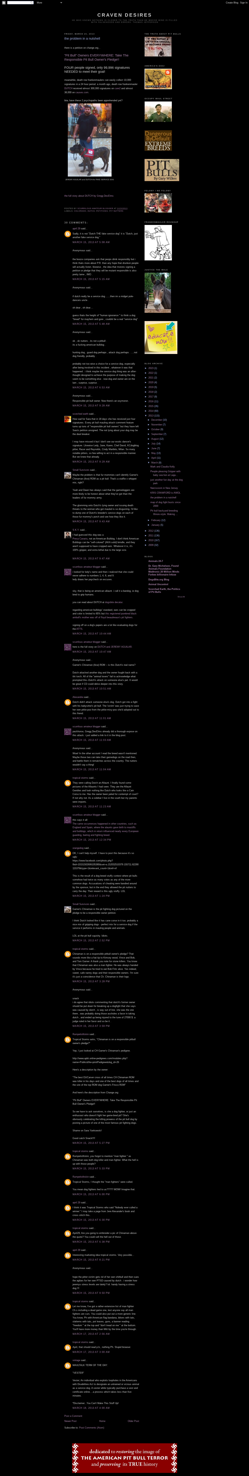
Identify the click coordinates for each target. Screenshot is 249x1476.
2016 (151, 401)
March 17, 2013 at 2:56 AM (91, 1334)
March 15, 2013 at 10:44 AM (92, 633)
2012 (151, 530)
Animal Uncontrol (158, 584)
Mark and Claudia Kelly (162, 466)
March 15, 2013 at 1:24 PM (91, 896)
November (157, 424)
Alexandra (78, 697)
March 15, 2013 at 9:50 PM (91, 1293)
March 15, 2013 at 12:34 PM (92, 839)
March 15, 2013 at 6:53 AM (91, 387)
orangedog (78, 848)
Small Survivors (81, 470)
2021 (151, 377)
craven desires (124, 15)
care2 (117, 88)
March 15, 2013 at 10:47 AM (92, 651)
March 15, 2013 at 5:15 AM (91, 279)
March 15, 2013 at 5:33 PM (91, 1168)
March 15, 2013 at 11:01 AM (92, 718)
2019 (151, 387)
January (155, 525)
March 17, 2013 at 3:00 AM (91, 1352)
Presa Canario (80, 538)
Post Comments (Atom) (91, 1427)
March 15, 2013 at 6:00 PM (91, 1194)
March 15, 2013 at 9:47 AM (91, 558)
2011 (151, 535)
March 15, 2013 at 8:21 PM (91, 1259)
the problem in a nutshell (163, 497)
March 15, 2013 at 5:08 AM (91, 242)
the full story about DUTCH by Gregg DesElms (89, 195)
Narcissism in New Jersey (164, 488)
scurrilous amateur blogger (86, 566)
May (154, 453)
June (154, 448)
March (155, 462)
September (157, 434)
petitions (102, 211)
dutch (91, 211)
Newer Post (70, 1421)
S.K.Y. (76, 529)
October (155, 429)
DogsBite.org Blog (158, 579)
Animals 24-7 (155, 561)
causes (81, 92)
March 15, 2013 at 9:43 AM (91, 521)
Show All (181, 597)
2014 (151, 411)
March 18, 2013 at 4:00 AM (91, 1408)
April (154, 457)
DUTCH (68, 88)
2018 (151, 392)
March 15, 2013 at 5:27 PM (91, 1143)
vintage (76, 1360)
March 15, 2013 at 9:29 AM (91, 461)
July (153, 443)
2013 (151, 415)
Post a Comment (73, 1416)
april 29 (76, 228)
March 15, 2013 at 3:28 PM (91, 981)
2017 (151, 396)
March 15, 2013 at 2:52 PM (91, 940)
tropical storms (80, 777)
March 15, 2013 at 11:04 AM (92, 769)
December (157, 419)
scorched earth (80, 413)
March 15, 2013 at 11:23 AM (92, 806)
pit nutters (116, 211)
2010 (151, 540)
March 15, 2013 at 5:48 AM (91, 324)
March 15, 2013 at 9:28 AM (91, 405)
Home (102, 1421)
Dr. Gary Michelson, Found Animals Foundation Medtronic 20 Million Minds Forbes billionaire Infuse (163, 570)
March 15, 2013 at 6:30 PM (91, 1220)
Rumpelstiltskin (81, 1034)
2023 (151, 368)
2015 (151, 406)
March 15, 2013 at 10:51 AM (92, 688)
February (156, 520)
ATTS (79, 629)
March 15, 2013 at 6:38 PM (91, 1241)
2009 (151, 545)
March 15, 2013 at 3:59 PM (91, 1026)
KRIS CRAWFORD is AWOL (165, 492)
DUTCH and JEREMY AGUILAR (115, 646)
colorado (80, 211)
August (155, 438)
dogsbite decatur (113, 602)
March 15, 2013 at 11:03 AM (92, 740)
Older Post (133, 1421)
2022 (151, 373)
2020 (151, 382)
